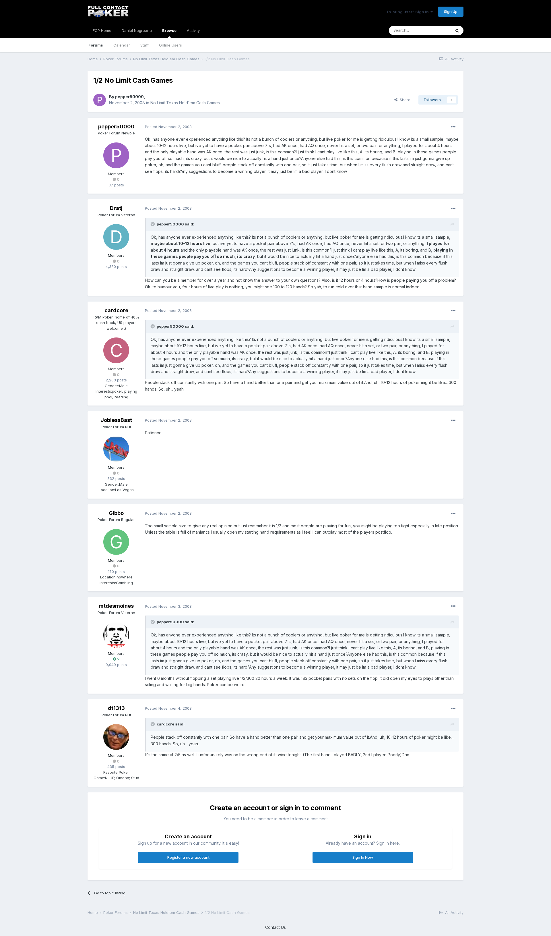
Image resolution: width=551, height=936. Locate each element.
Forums (95, 45)
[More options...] (453, 126)
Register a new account (188, 857)
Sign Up (450, 11)
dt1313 (116, 708)
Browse (169, 30)
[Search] (457, 30)
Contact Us (275, 927)
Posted (168, 126)
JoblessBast (116, 420)
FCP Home (102, 30)
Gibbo (116, 513)
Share (403, 99)
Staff (144, 45)
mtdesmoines (116, 606)
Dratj (116, 208)
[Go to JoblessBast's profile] (116, 449)
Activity (193, 30)
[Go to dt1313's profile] (116, 737)
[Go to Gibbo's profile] (116, 542)
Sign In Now (362, 857)
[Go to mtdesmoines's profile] (116, 635)
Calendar (121, 45)
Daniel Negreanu (137, 30)
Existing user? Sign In (408, 11)
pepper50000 (129, 96)
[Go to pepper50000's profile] (99, 100)
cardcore (116, 310)
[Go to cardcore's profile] (116, 350)
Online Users (170, 45)
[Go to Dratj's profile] (116, 237)
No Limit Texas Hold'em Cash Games (185, 102)
